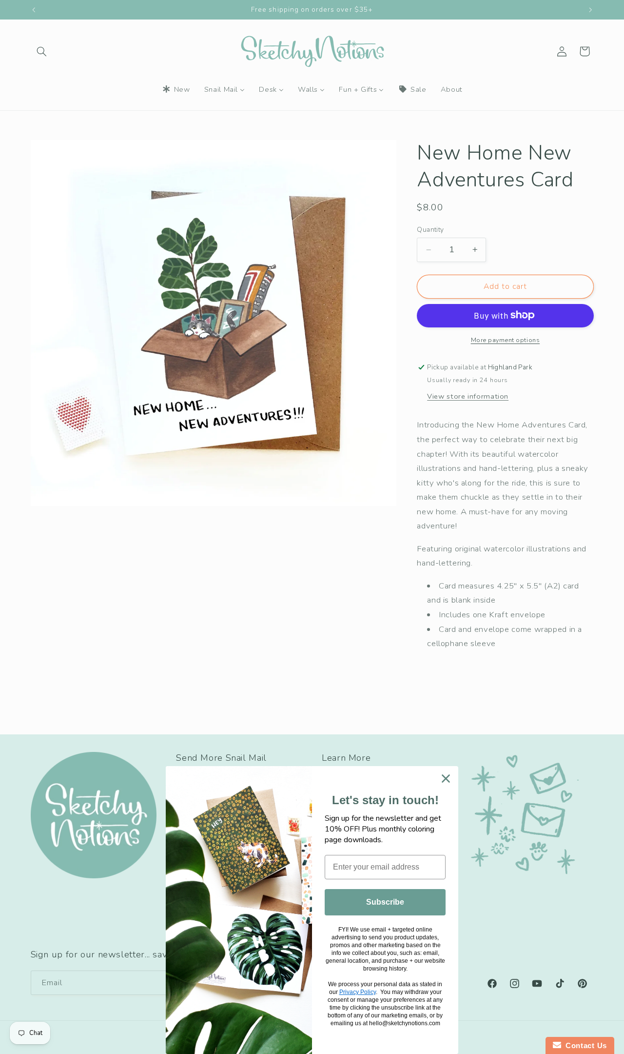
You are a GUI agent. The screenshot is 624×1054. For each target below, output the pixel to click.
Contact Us (584, 1045)
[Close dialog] (445, 778)
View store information (467, 396)
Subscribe (385, 902)
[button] (42, 51)
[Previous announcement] (33, 10)
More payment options (505, 339)
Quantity (430, 229)
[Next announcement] (590, 10)
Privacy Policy (357, 992)
